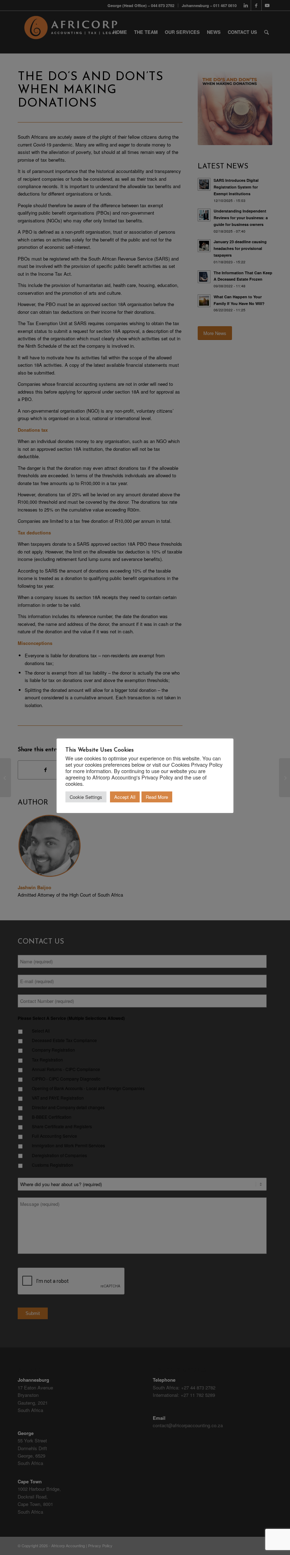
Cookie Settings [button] (86, 797)
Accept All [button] (124, 797)
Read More (157, 797)
